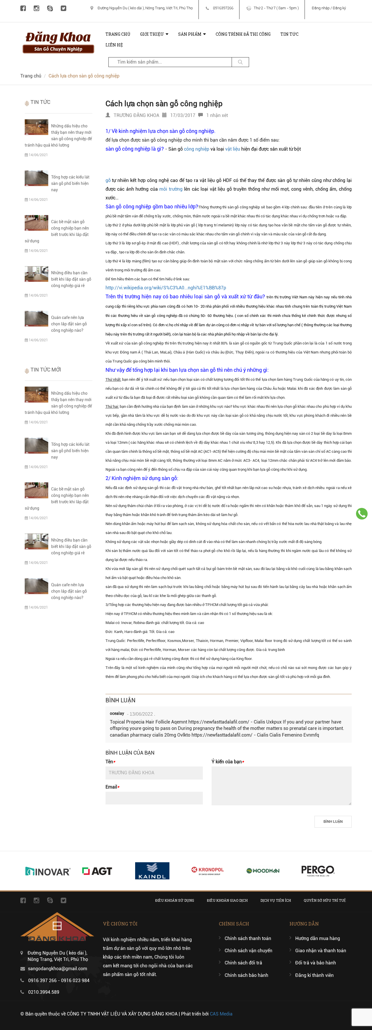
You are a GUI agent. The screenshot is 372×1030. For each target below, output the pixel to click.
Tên (110, 761)
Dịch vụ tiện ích (275, 900)
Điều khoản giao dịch (227, 900)
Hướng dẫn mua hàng (317, 938)
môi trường (171, 189)
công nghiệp (196, 149)
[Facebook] (23, 8)
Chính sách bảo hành (246, 975)
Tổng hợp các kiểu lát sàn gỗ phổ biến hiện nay (70, 183)
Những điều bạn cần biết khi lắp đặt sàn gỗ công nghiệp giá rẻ (71, 279)
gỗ (108, 180)
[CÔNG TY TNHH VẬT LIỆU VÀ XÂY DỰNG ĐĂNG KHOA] (58, 31)
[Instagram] (36, 8)
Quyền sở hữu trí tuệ (325, 900)
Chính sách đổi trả (243, 963)
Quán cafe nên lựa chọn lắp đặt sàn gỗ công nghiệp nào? (69, 324)
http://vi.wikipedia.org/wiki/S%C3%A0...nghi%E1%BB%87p (165, 288)
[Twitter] (63, 8)
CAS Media (221, 1014)
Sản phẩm (189, 34)
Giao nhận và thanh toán (320, 950)
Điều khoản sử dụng (174, 900)
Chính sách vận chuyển (248, 950)
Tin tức (289, 34)
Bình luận (333, 821)
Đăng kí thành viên (314, 975)
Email (112, 787)
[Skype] (50, 8)
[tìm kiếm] (240, 62)
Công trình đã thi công (243, 34)
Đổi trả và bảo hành (315, 963)
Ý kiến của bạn (228, 761)
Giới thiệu (152, 34)
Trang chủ (117, 34)
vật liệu (232, 149)
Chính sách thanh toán (248, 938)
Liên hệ (114, 45)
